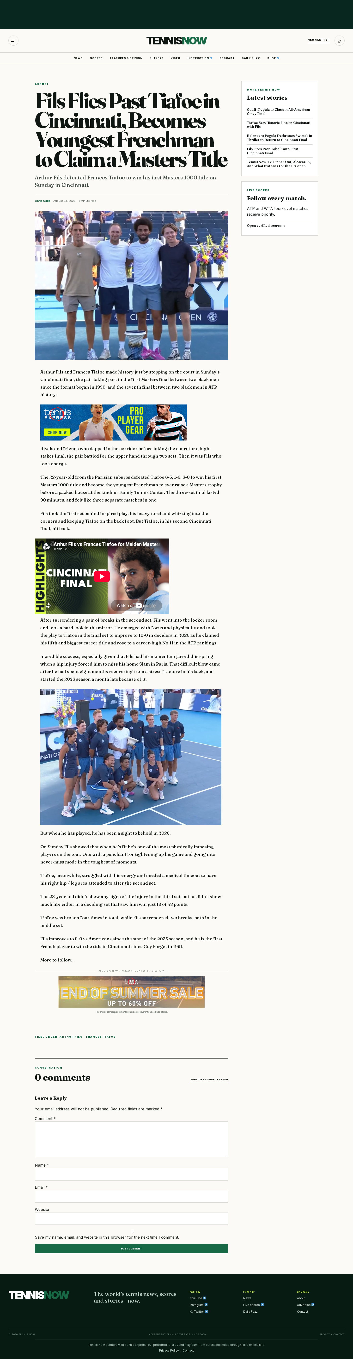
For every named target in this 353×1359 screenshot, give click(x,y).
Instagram (197, 1305)
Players (157, 58)
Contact (302, 1311)
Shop (272, 58)
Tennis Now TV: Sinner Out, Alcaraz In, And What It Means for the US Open (279, 164)
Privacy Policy (169, 1350)
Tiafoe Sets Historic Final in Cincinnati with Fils (278, 125)
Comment (45, 1118)
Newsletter (319, 39)
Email (41, 1187)
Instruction (199, 58)
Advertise (304, 1305)
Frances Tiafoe (101, 1036)
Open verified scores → (266, 225)
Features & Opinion (126, 58)
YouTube (196, 1298)
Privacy (324, 1334)
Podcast (227, 58)
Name (42, 1165)
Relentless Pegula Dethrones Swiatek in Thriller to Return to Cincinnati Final (279, 138)
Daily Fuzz (251, 58)
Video (175, 58)
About (301, 1298)
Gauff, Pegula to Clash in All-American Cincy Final (278, 111)
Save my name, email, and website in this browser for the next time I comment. (107, 1237)
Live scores (252, 1305)
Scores (96, 58)
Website (42, 1209)
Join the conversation (209, 1079)
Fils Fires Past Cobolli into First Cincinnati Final (272, 151)
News (78, 58)
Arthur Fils (71, 1036)
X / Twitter (197, 1311)
